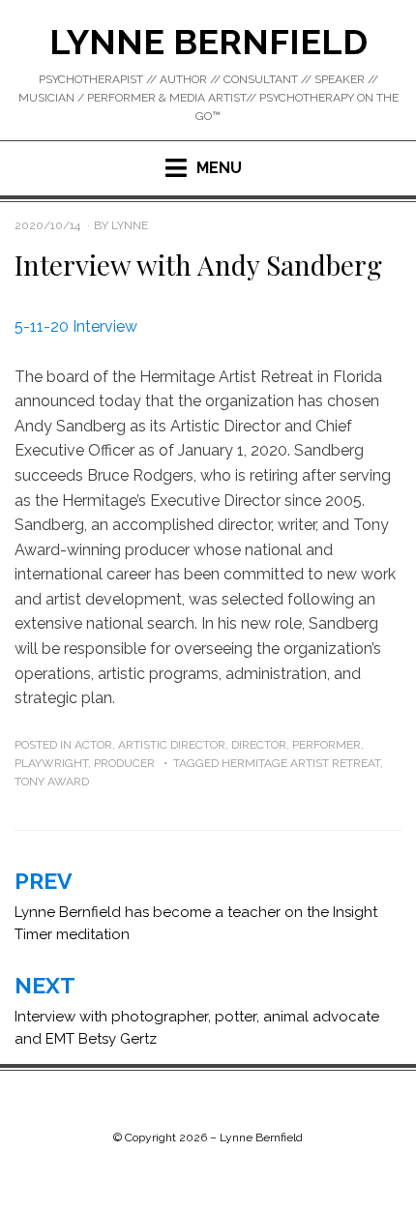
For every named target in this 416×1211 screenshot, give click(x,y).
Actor (93, 745)
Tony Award (52, 781)
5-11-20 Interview (76, 326)
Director (258, 745)
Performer (326, 745)
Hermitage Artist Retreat (301, 763)
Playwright (51, 763)
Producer (124, 763)
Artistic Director (171, 745)
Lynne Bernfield (208, 41)
